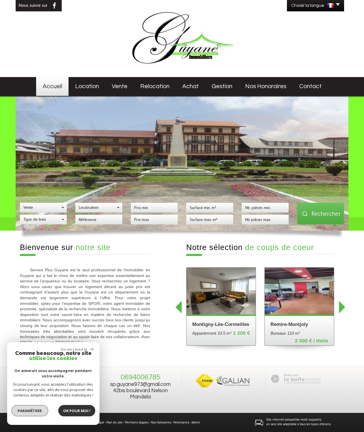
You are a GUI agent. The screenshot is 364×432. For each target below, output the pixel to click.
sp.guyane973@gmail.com (140, 384)
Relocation (154, 86)
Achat (190, 86)
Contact (310, 86)
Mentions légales (136, 422)
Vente (119, 86)
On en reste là (74, 349)
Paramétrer (30, 410)
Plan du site (114, 422)
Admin (195, 422)
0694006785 (140, 377)
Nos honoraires (265, 86)
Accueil (52, 86)
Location (87, 86)
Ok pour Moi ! (76, 410)
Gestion (222, 86)
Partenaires (181, 422)
